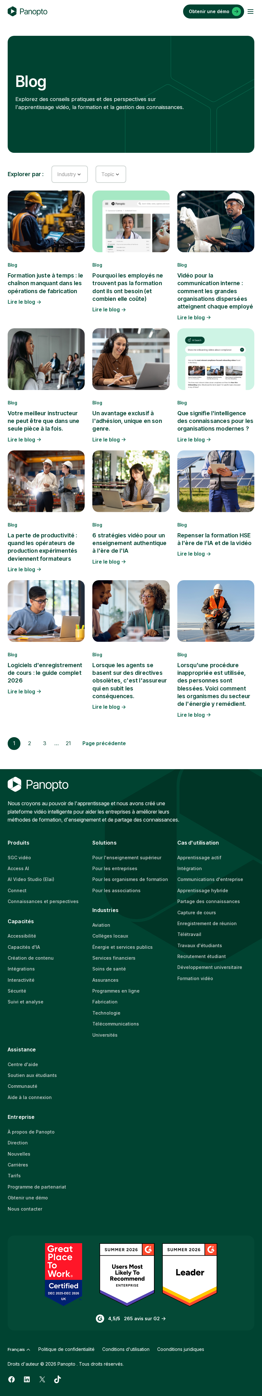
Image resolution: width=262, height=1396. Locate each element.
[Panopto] (27, 11)
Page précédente (104, 743)
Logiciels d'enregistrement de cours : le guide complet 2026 (45, 673)
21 (68, 743)
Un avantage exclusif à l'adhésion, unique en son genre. (127, 421)
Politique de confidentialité (66, 1349)
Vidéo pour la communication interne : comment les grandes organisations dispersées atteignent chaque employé (215, 291)
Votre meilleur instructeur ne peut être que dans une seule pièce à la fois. (44, 421)
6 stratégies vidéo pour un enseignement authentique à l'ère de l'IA (129, 543)
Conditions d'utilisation (126, 1349)
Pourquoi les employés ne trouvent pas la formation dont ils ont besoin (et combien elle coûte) (127, 287)
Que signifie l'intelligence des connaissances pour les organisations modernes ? (215, 421)
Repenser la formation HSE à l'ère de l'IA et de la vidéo (214, 539)
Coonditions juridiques (180, 1349)
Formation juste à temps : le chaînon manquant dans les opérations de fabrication (45, 283)
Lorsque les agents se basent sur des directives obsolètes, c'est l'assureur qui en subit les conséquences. (129, 680)
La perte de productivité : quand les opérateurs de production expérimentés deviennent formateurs (42, 547)
